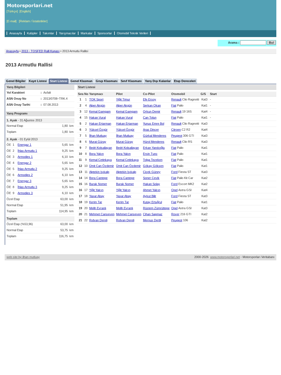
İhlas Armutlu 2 (27, 168)
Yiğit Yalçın (96, 190)
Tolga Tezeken (152, 159)
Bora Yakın (96, 153)
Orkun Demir (151, 111)
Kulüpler (32, 33)
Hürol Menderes (153, 141)
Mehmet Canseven (101, 214)
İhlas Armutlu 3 (27, 187)
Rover (175, 214)
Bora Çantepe (98, 178)
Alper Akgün (97, 105)
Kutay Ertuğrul (152, 202)
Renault (176, 99)
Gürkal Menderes (154, 135)
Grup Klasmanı (106, 81)
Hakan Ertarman (100, 123)
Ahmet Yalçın (151, 190)
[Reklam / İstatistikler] (33, 21)
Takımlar (48, 33)
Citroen (176, 129)
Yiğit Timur (123, 99)
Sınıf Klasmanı (131, 81)
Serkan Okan (152, 105)
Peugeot (176, 135)
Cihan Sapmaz (152, 214)
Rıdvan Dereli (98, 220)
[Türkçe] (12, 11)
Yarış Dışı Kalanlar (158, 81)
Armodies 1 (25, 156)
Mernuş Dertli (152, 220)
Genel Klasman (81, 81)
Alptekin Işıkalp (99, 171)
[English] (25, 11)
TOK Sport (96, 99)
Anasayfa (15, 33)
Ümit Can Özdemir (101, 165)
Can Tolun (149, 117)
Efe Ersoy (149, 99)
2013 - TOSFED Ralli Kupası (40, 51)
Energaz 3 (24, 181)
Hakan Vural (97, 117)
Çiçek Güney (152, 171)
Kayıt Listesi (38, 81)
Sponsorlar (104, 33)
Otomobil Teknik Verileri (132, 33)
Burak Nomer (98, 184)
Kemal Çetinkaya (100, 159)
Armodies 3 (25, 193)
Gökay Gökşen (153, 165)
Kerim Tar (95, 202)
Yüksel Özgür (98, 129)
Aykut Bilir (149, 196)
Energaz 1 (24, 144)
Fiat (173, 105)
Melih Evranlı (97, 208)
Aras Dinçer (151, 129)
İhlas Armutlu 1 (27, 150)
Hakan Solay (151, 184)
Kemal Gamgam (100, 111)
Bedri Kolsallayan (100, 147)
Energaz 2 (24, 162)
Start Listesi (58, 81)
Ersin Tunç (150, 153)
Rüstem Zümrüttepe (156, 208)
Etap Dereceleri (185, 81)
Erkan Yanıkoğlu (154, 147)
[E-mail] (11, 21)
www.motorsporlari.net (225, 257)
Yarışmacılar (67, 33)
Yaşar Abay (96, 196)
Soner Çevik (151, 178)
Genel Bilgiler (16, 81)
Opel (174, 190)
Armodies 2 (25, 175)
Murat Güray (97, 141)
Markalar (86, 33)
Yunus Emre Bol (153, 123)
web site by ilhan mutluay (23, 257)
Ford (174, 171)
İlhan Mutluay (98, 135)
